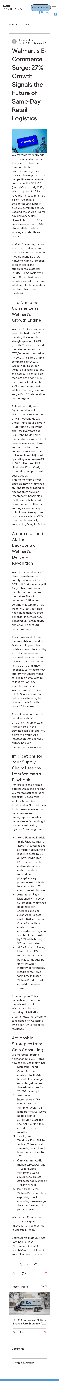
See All (44, 1286)
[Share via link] (35, 1264)
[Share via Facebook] (13, 1264)
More (26, 24)
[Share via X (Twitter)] (20, 1264)
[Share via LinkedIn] (28, 1264)
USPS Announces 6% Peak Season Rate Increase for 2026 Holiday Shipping (29, 1321)
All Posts (13, 24)
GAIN (12, 7)
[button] (55, 13)
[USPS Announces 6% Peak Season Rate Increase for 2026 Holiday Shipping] (29, 1303)
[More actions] (45, 41)
